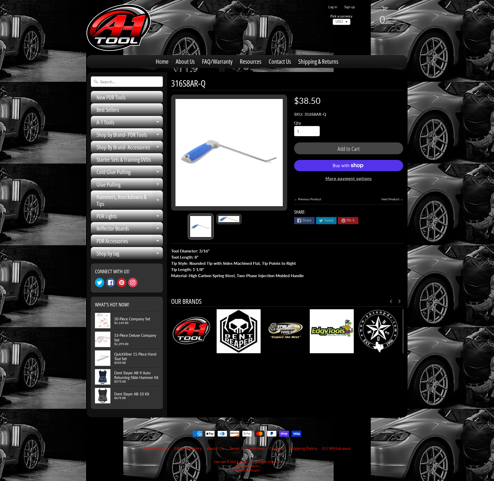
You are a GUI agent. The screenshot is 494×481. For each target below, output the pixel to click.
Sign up (349, 7)
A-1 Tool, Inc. (245, 461)
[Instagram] (132, 282)
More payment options (348, 178)
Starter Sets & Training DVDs (123, 159)
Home (162, 61)
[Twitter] (99, 282)
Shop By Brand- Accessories (129, 148)
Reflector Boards (129, 229)
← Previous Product (307, 199)
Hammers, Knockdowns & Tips (129, 200)
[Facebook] (110, 282)
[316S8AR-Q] (201, 226)
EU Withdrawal (336, 448)
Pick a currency (341, 16)
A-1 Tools (129, 123)
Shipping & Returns (318, 61)
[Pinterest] (121, 282)
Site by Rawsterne (247, 466)
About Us (185, 61)
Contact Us (280, 61)
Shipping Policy (303, 448)
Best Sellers (107, 109)
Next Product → (392, 199)
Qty (297, 122)
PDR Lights (129, 217)
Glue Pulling (129, 185)
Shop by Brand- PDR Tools (129, 136)
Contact (277, 448)
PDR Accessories (129, 242)
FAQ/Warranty (217, 61)
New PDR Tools (111, 97)
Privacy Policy (156, 448)
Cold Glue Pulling (129, 173)
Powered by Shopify (247, 470)
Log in (332, 7)
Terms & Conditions (246, 448)
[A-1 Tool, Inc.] (118, 27)
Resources (250, 61)
